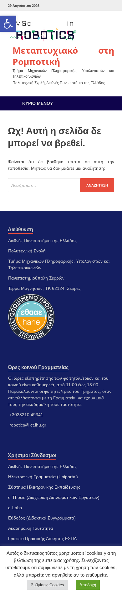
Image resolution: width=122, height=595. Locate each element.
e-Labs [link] (15, 507)
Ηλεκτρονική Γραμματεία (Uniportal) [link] (43, 476)
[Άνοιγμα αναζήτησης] (106, 103)
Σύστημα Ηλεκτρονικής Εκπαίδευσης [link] (44, 487)
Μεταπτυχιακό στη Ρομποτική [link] (63, 55)
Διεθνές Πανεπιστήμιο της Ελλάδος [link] (42, 466)
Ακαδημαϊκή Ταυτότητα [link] (30, 528)
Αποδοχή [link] (87, 585)
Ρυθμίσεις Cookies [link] (47, 585)
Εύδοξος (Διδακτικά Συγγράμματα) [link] (42, 517)
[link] (8, 24)
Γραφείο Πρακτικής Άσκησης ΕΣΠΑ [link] (42, 538)
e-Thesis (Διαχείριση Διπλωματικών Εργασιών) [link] (53, 497)
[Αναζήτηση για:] (61, 185)
